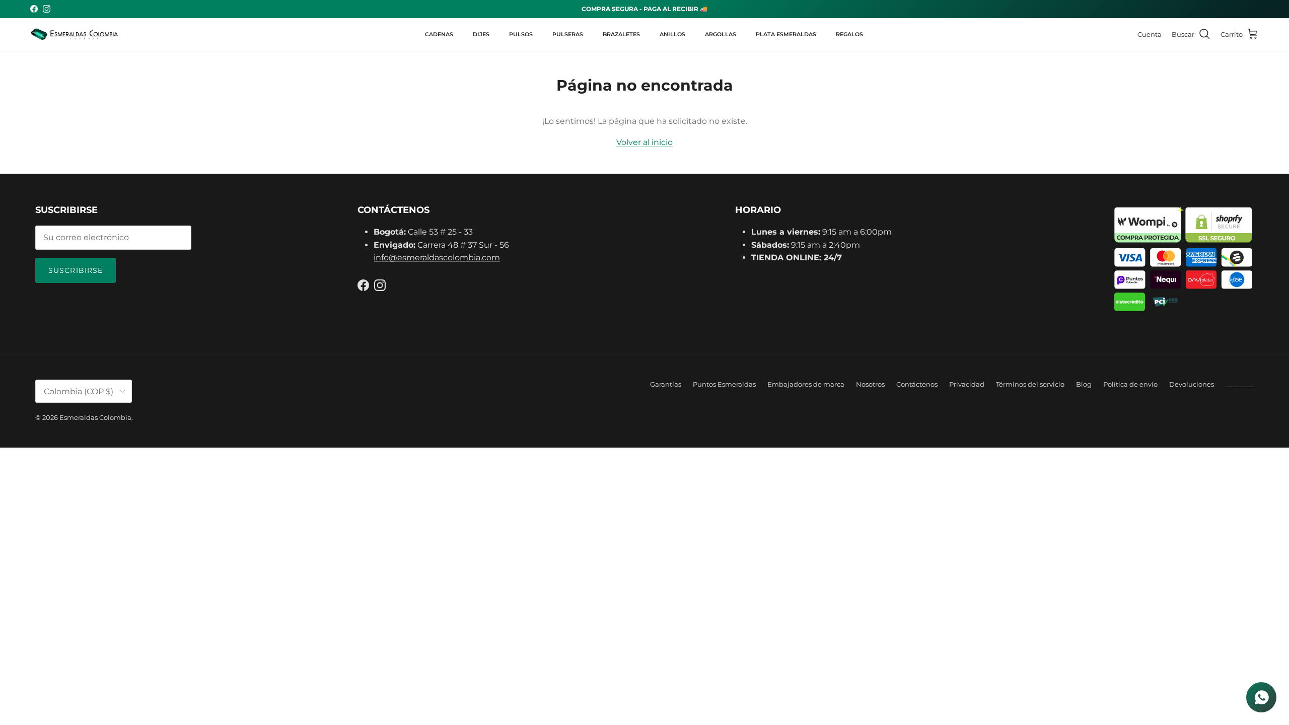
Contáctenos (917, 384)
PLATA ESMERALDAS (786, 34)
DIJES (481, 34)
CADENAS (439, 34)
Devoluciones (1191, 384)
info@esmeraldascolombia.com (437, 257)
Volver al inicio (644, 142)
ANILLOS (672, 34)
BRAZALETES (621, 34)
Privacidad (966, 384)
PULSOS (521, 34)
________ (1240, 384)
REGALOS (849, 34)
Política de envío (1130, 384)
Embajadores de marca (805, 384)
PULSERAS (567, 34)
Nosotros (870, 384)
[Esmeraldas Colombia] (74, 34)
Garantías (665, 384)
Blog (1084, 384)
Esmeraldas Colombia (95, 417)
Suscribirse (75, 270)
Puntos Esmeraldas (724, 384)
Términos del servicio (1030, 384)
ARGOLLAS (720, 34)
